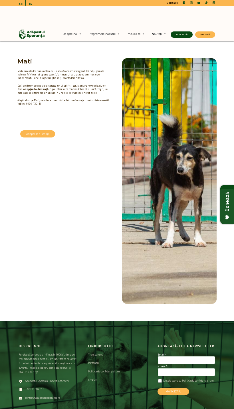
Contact (172, 2)
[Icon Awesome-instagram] (191, 2)
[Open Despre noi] (80, 34)
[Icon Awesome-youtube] (198, 2)
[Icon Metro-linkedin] (214, 2)
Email (162, 354)
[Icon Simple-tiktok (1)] (206, 2)
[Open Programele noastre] (118, 34)
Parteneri (93, 363)
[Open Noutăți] (165, 34)
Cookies (93, 380)
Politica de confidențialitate (104, 371)
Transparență (96, 354)
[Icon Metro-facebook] (184, 2)
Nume (162, 366)
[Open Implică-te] (143, 34)
